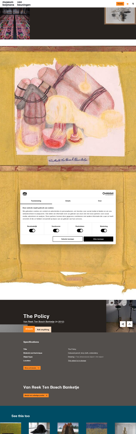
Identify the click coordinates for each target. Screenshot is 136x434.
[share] (123, 324)
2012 (60, 322)
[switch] (56, 230)
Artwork (29, 329)
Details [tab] (68, 201)
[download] (129, 324)
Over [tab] (100, 201)
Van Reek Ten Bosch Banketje (39, 322)
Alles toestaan (98, 239)
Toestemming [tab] (36, 201)
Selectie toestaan (67, 239)
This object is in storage (77, 361)
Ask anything (43, 330)
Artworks (11, 12)
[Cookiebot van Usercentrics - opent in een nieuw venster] (104, 193)
